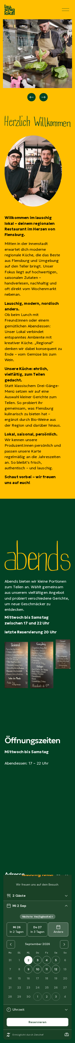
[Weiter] (44, 97)
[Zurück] (31, 97)
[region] (37, 60)
